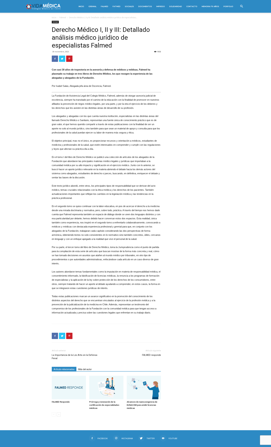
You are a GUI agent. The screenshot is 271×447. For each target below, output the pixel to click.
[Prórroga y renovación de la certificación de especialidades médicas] (106, 387)
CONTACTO (191, 6)
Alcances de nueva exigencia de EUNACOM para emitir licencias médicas (142, 405)
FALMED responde (151, 355)
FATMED (116, 6)
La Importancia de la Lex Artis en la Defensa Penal (74, 357)
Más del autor (85, 369)
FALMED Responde (61, 402)
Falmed (62, 17)
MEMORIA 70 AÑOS (210, 6)
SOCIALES (129, 6)
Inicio (54, 17)
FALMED (104, 6)
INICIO (81, 6)
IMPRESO (160, 6)
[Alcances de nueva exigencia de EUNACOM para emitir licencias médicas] (144, 387)
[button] (241, 6)
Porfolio (228, 6)
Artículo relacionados (64, 369)
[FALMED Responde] (69, 387)
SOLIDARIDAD (175, 6)
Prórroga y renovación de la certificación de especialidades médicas (104, 405)
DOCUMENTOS (145, 6)
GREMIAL (92, 6)
